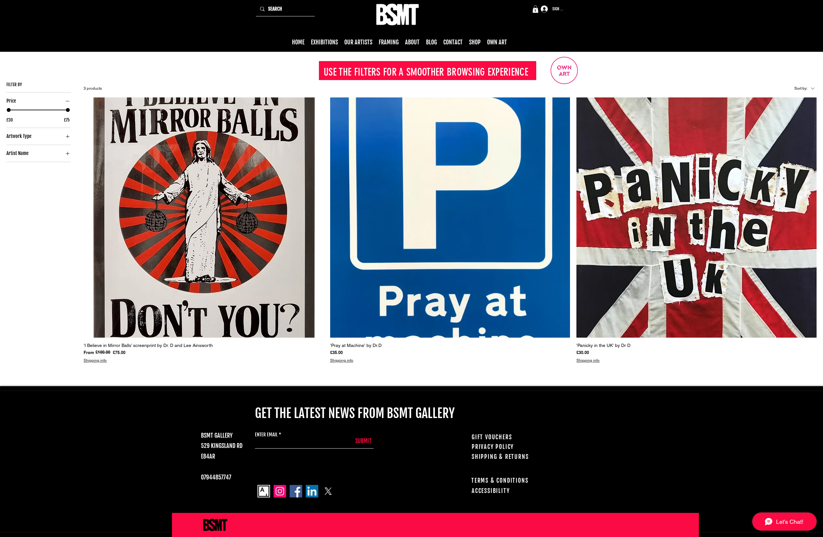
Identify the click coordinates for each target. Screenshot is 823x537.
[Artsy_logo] (264, 491)
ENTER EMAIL (266, 434)
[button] (535, 9)
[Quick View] (204, 217)
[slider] (9, 110)
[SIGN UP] (542, 9)
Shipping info (95, 360)
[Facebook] (296, 491)
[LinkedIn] (312, 491)
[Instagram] (280, 491)
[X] (328, 491)
